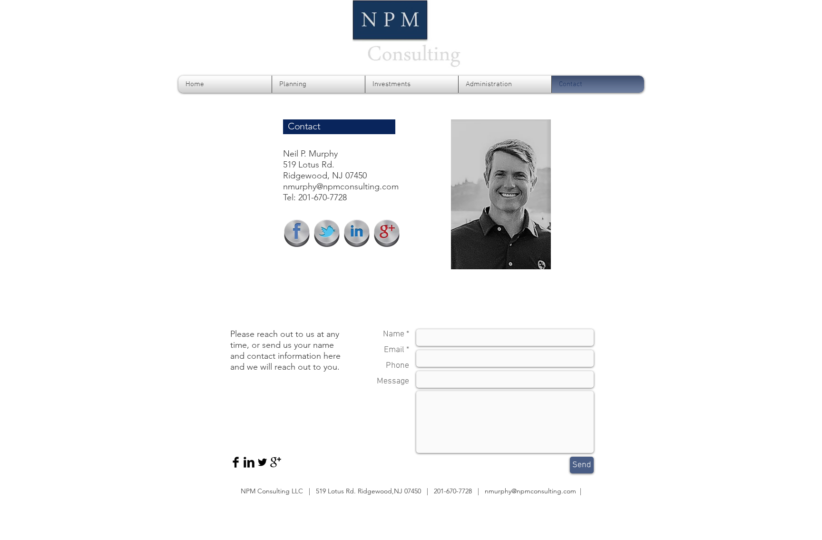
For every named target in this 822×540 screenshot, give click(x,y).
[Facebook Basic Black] (235, 462)
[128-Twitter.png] (327, 233)
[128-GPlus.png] (387, 233)
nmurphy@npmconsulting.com (341, 186)
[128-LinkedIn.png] (357, 233)
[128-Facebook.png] (297, 233)
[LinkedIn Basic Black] (249, 462)
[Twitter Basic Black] (262, 462)
